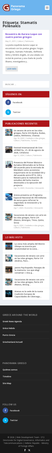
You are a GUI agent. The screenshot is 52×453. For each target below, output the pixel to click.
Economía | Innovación (35, 188)
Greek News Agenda (12, 321)
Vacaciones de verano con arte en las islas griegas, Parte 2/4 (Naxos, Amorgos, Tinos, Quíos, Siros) (30, 219)
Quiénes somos (10, 369)
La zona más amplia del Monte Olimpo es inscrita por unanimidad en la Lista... (30, 246)
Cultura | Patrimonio (25, 41)
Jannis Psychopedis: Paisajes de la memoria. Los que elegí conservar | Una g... (30, 270)
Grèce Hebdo (9, 328)
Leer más (11, 68)
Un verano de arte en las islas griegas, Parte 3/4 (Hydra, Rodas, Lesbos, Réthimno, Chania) (29, 133)
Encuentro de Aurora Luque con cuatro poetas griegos (23, 36)
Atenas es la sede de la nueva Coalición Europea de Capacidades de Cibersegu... (29, 294)
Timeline (7, 376)
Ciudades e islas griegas (35, 138)
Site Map (7, 383)
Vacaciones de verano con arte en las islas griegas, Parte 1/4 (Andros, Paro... (29, 258)
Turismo (34, 140)
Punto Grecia (9, 335)
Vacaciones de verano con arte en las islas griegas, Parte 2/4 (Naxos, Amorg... (29, 282)
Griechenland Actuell (13, 342)
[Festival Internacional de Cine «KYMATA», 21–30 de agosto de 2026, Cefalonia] (8, 149)
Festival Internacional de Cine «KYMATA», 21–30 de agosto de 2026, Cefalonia (29, 150)
